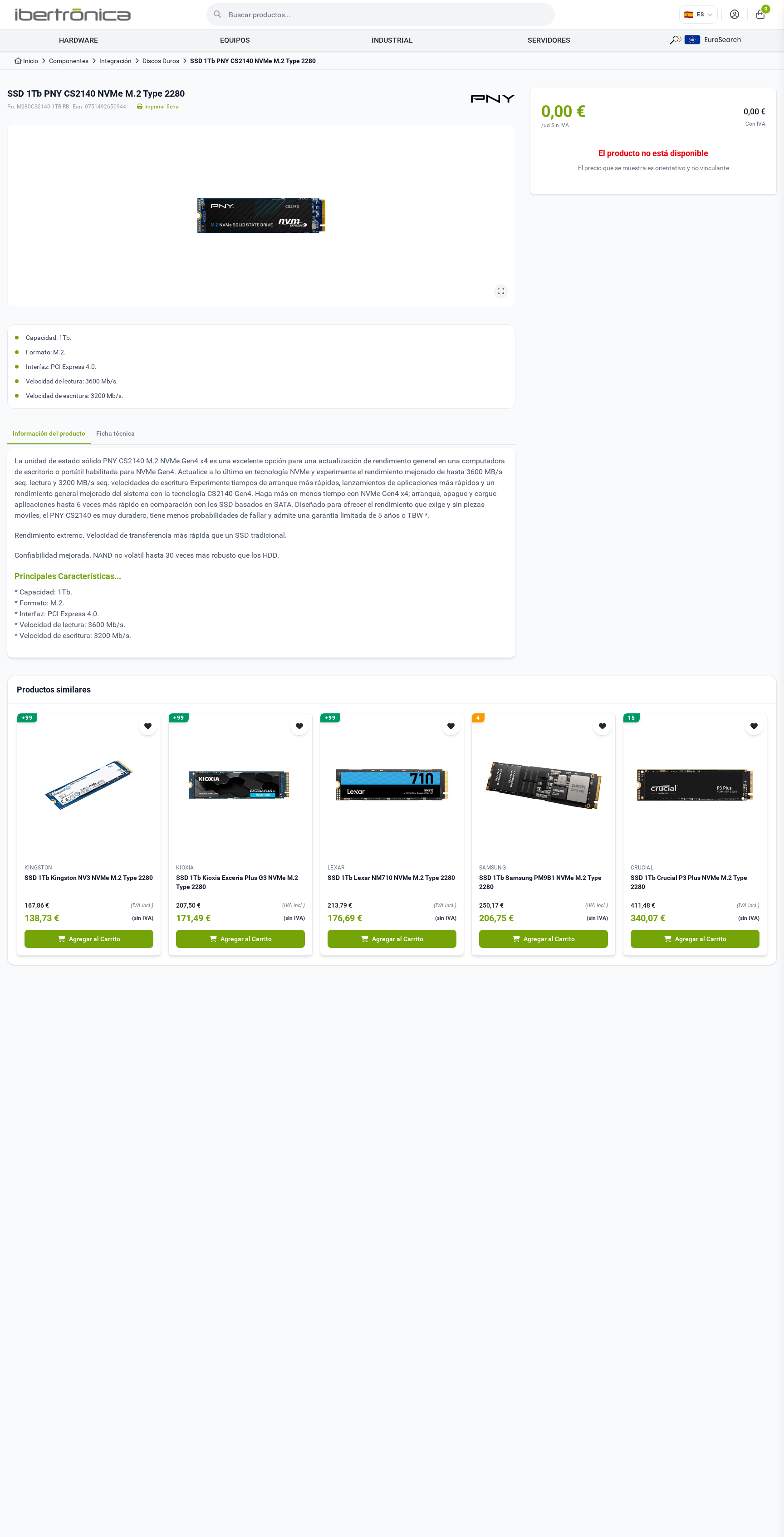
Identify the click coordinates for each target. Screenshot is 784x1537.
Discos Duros (160, 60)
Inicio (30, 60)
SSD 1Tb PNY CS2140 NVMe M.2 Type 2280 (253, 60)
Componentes (68, 60)
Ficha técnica (115, 433)
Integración (115, 60)
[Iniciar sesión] (734, 14)
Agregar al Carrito (94, 939)
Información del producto (49, 433)
